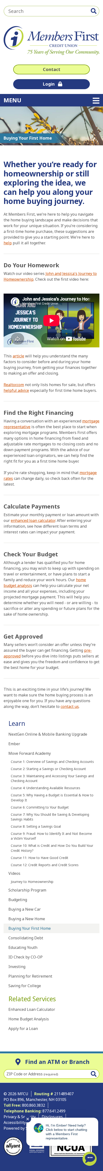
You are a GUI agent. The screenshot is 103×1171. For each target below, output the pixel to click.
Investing (16, 966)
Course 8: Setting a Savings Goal (36, 826)
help (8, 243)
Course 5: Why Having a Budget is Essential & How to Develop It (52, 797)
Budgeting (17, 899)
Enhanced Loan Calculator (31, 1009)
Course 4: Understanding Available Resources (45, 788)
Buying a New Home (26, 918)
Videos (14, 873)
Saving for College (24, 985)
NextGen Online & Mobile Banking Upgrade (47, 734)
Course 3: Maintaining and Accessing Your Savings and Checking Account (52, 778)
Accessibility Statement (25, 1122)
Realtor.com (14, 384)
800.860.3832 (33, 1105)
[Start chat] (89, 1158)
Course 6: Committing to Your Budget (40, 807)
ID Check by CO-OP (25, 957)
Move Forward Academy (29, 753)
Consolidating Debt (25, 938)
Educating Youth (22, 947)
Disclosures (52, 1116)
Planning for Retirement (30, 976)
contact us (70, 706)
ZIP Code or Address (32, 1074)
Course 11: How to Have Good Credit (39, 857)
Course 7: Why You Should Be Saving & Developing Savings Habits (50, 816)
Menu (43, 100)
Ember (14, 743)
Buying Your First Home (29, 928)
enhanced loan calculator (33, 520)
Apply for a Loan (23, 1028)
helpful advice (16, 390)
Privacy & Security (20, 1116)
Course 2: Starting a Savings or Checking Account (48, 768)
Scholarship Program (27, 890)
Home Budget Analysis (28, 1019)
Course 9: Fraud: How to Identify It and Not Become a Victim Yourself (51, 836)
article (18, 356)
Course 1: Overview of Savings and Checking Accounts (52, 761)
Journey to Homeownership (32, 881)
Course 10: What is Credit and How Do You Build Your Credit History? (52, 848)
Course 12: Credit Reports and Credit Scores (45, 865)
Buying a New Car (24, 909)
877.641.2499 (54, 1111)
